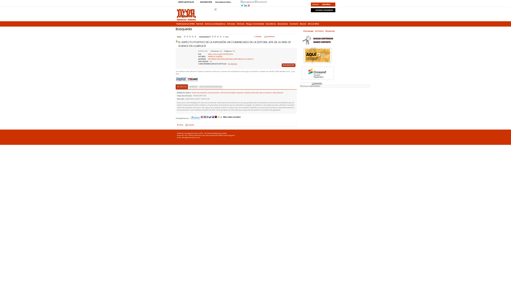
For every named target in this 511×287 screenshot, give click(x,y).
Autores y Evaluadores (215, 24)
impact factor (213, 93)
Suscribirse (271, 24)
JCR (221, 93)
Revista (199, 24)
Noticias (241, 24)
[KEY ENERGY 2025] (216, 8)
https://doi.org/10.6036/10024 (220, 54)
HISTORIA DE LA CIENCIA (243, 59)
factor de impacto (199, 93)
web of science (265, 93)
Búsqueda (330, 31)
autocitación (277, 93)
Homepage (308, 31)
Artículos (231, 24)
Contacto (294, 24)
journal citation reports (233, 93)
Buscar (303, 24)
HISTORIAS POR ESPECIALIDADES (220, 59)
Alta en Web (313, 24)
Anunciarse (282, 24)
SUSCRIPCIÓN (206, 2)
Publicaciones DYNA (185, 24)
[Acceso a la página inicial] (186, 14)
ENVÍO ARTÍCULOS (186, 2)
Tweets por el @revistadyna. (310, 86)
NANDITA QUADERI (215, 56)
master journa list (251, 93)
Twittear (196, 118)
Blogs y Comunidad (255, 24)
